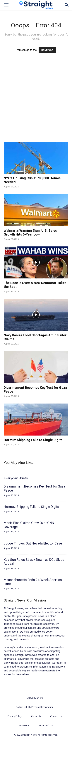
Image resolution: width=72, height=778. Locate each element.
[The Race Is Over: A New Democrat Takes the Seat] (36, 262)
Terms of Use (46, 725)
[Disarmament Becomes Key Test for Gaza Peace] (36, 367)
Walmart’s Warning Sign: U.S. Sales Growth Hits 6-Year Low (30, 232)
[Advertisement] (36, 101)
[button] (6, 5)
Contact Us (56, 716)
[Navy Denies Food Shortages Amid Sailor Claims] (36, 315)
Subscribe (24, 725)
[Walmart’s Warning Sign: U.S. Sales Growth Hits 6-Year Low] (36, 210)
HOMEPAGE (47, 50)
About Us (36, 716)
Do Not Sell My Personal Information (35, 707)
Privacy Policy (15, 716)
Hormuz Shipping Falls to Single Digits (33, 440)
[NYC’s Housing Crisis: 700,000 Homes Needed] (36, 158)
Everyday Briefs (35, 697)
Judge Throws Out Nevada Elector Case (33, 543)
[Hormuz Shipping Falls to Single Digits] (36, 420)
